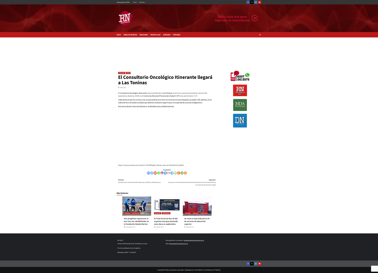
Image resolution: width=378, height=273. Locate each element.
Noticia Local (155, 34)
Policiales (176, 34)
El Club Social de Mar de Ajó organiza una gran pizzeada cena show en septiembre (166, 221)
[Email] (182, 173)
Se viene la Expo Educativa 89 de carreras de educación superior (197, 221)
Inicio (135, 2)
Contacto (142, 2)
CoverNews (207, 270)
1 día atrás (158, 227)
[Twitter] (151, 173)
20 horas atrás (128, 227)
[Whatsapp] (158, 173)
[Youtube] (155, 173)
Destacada (121, 73)
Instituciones (166, 213)
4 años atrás (123, 87)
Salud (128, 73)
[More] (185, 173)
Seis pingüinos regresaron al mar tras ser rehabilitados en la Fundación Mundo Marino (136, 221)
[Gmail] (168, 173)
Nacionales (144, 34)
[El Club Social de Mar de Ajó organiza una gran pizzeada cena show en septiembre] (167, 206)
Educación (195, 213)
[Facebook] (148, 173)
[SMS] (175, 173)
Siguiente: (192, 182)
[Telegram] (171, 173)
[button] (260, 34)
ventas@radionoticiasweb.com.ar (194, 240)
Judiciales (166, 34)
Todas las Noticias (130, 34)
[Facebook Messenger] (165, 173)
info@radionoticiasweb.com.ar (178, 243)
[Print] (178, 173)
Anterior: (139, 181)
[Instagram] (161, 173)
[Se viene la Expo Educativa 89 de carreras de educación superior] (197, 206)
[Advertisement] (189, 52)
